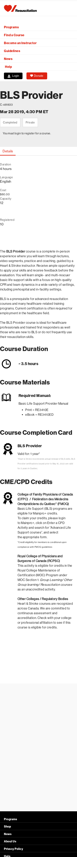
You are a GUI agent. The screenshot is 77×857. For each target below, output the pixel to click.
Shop (7, 826)
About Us (10, 841)
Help (8, 67)
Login (15, 75)
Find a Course (14, 35)
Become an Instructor (20, 43)
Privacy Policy (13, 849)
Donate (38, 75)
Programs (11, 27)
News (8, 59)
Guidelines (12, 51)
